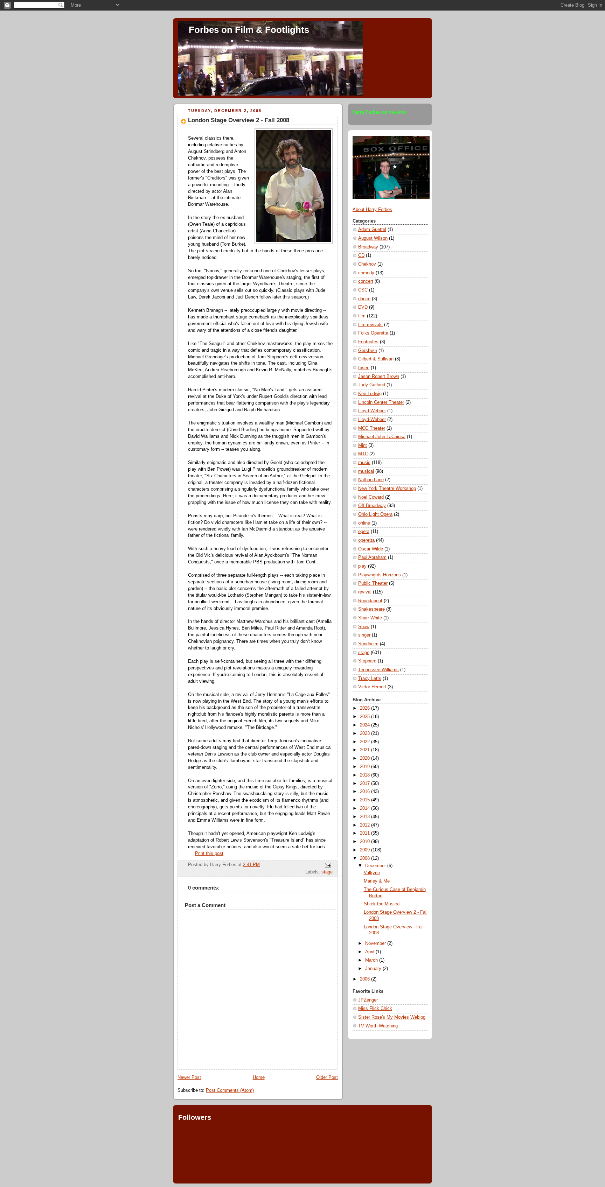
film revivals (370, 324)
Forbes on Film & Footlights (249, 29)
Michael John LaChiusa (381, 436)
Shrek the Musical (382, 903)
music (364, 462)
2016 (365, 791)
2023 (365, 733)
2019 (365, 766)
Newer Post (189, 1077)
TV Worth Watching (378, 1026)
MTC (363, 453)
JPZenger (368, 1000)
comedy (366, 273)
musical (366, 471)
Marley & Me (377, 881)
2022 (365, 741)
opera (363, 531)
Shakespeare (371, 609)
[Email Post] (327, 865)
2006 (365, 979)
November (376, 943)
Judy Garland (371, 384)
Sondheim (368, 643)
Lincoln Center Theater (381, 402)
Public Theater (373, 583)
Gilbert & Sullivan (376, 359)
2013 (365, 816)
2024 (365, 725)
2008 (365, 858)
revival (364, 592)
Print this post (209, 853)
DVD (363, 307)
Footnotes (368, 341)
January (374, 968)
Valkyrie (372, 872)
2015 (365, 800)
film (362, 316)
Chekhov (367, 264)
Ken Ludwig (370, 393)
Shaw (363, 626)
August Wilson (373, 238)
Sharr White (370, 618)
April (370, 951)
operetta (366, 540)
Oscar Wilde (370, 549)
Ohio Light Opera (375, 514)
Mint (362, 445)
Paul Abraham (372, 557)
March (372, 960)
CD (361, 255)
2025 (365, 716)
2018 (365, 775)
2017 (365, 783)
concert (365, 281)
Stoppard (367, 661)
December (376, 865)
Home (259, 1077)
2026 (365, 708)
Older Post (327, 1077)
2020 (365, 758)
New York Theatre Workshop (387, 488)
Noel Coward (371, 497)
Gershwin (367, 350)
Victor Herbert (372, 686)
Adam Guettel (372, 229)
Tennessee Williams (378, 669)
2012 (365, 825)
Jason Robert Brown (378, 376)
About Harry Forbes (372, 209)
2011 (365, 833)
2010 (365, 841)
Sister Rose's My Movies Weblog (391, 1017)
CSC (363, 290)
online (364, 523)
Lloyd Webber (372, 410)
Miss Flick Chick (375, 1008)
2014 (365, 808)
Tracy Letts (369, 678)
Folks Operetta (373, 333)
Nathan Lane (371, 479)
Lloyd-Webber (372, 419)
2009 (365, 850)
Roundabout (370, 600)
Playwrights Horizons (379, 575)
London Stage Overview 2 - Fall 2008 (238, 120)
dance (364, 298)
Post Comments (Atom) (230, 1090)
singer (364, 635)
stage (327, 872)
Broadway (368, 247)
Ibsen (363, 367)
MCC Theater (371, 428)
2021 (365, 749)
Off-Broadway (372, 505)
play (362, 566)
